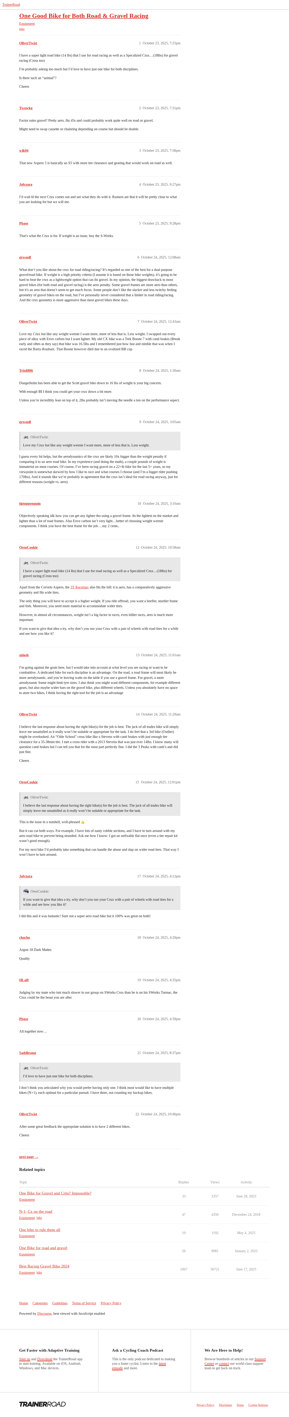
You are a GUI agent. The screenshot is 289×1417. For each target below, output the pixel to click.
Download (44, 1359)
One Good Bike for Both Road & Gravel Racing (83, 15)
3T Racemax (79, 587)
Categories (40, 1303)
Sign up (24, 1359)
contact (224, 1363)
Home (23, 1303)
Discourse (44, 1313)
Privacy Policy (111, 1303)
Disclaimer (225, 1405)
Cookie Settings (258, 1405)
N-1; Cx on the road (35, 1211)
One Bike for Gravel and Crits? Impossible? (55, 1193)
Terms (240, 1405)
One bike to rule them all (39, 1229)
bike (22, 29)
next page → (28, 1157)
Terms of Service (84, 1303)
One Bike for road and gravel (43, 1248)
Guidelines (60, 1303)
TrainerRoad (11, 5)
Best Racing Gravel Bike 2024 (44, 1266)
